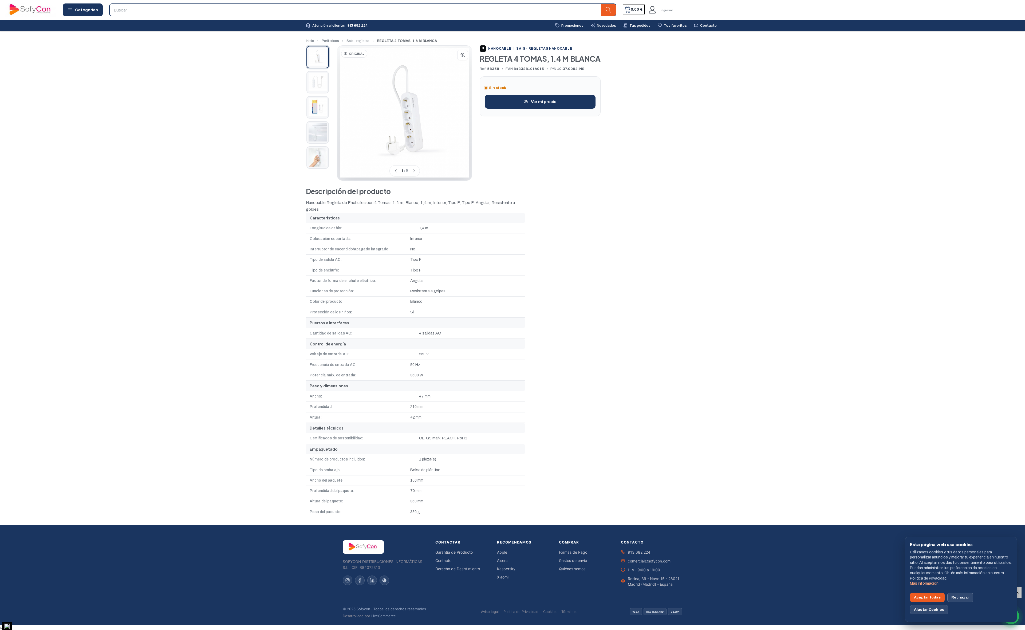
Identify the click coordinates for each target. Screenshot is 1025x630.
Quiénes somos (572, 568)
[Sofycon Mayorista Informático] (23, 10)
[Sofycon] (363, 547)
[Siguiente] (413, 171)
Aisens (502, 560)
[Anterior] (395, 171)
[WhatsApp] (384, 580)
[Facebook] (360, 580)
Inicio (310, 41)
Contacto (705, 25)
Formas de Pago (573, 552)
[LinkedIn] (372, 580)
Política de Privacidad (520, 611)
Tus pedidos (637, 25)
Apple (502, 552)
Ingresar (667, 10)
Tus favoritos (672, 25)
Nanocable (496, 48)
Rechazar (960, 597)
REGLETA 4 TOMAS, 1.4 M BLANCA (407, 41)
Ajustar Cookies (929, 610)
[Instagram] (347, 580)
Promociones (569, 25)
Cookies (550, 611)
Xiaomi (502, 577)
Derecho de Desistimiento (457, 568)
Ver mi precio (544, 102)
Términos (569, 611)
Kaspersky (506, 568)
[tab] (317, 57)
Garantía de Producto (454, 552)
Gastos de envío (573, 560)
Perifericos (330, 41)
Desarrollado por (369, 616)
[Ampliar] (462, 55)
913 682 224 (639, 552)
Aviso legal (490, 611)
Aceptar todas (927, 597)
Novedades (603, 25)
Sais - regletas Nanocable (544, 48)
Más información (924, 583)
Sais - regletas (357, 41)
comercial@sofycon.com (649, 561)
